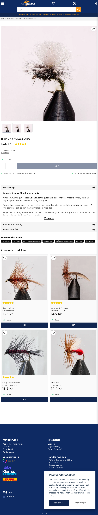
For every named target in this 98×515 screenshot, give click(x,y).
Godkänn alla (59, 503)
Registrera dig (54, 446)
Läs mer (5, 153)
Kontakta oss (8, 452)
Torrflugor (19, 18)
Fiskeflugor (10, 18)
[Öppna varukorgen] (95, 3)
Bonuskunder (9, 449)
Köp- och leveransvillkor (13, 444)
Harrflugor (16, 241)
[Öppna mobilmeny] (2, 3)
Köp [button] (25, 325)
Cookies (6, 446)
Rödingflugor (48, 241)
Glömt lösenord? (55, 449)
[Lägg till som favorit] (53, 3)
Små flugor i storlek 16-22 (64, 241)
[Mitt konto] (74, 3)
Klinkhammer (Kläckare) (31, 241)
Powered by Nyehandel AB (49, 513)
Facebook (10, 496)
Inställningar (80, 503)
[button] (93, 29)
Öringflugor (90, 241)
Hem (2, 18)
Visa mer (49, 218)
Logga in (52, 444)
